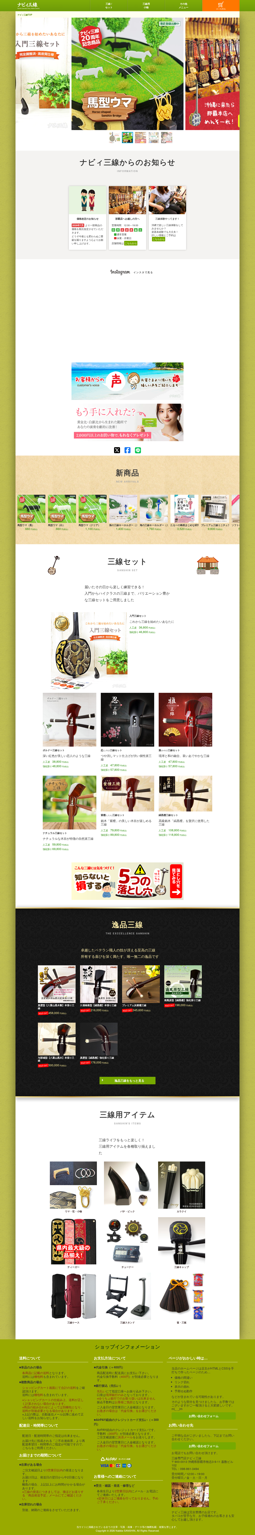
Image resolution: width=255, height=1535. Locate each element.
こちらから (131, 243)
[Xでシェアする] (117, 450)
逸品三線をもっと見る (129, 1080)
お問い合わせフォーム (204, 1416)
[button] (101, 137)
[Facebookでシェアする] (127, 450)
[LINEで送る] (138, 450)
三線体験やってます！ (167, 218)
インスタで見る (143, 272)
